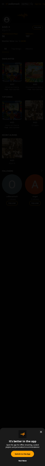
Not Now (22, 460)
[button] (22, 233)
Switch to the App (22, 454)
